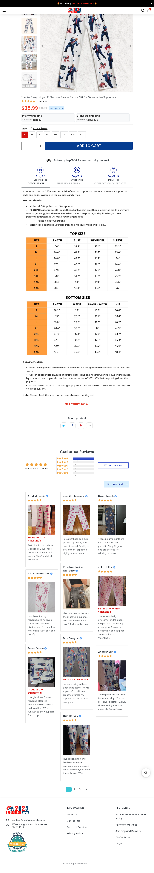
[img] (35, 500)
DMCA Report (124, 837)
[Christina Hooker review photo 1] (42, 597)
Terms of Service (77, 827)
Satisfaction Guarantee (109, 183)
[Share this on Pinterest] (81, 425)
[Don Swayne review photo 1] (77, 662)
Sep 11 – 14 (93, 119)
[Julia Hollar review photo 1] (112, 591)
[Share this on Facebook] (72, 425)
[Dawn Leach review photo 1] (112, 520)
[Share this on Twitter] (63, 425)
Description (36, 183)
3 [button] (80, 789)
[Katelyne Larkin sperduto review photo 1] (77, 594)
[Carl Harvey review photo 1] (77, 739)
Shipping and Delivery (128, 831)
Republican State (79, 863)
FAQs (119, 843)
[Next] (130, 46)
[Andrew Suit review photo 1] (112, 675)
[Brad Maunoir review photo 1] (42, 520)
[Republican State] (74, 10)
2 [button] (74, 789)
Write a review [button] (113, 465)
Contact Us (73, 821)
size (35, 128)
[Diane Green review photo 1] (42, 672)
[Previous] (42, 46)
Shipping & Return (68, 183)
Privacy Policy (75, 833)
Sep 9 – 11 (37, 119)
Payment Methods (126, 824)
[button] (28, 101)
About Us (72, 814)
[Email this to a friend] (89, 425)
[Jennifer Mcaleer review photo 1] (77, 520)
